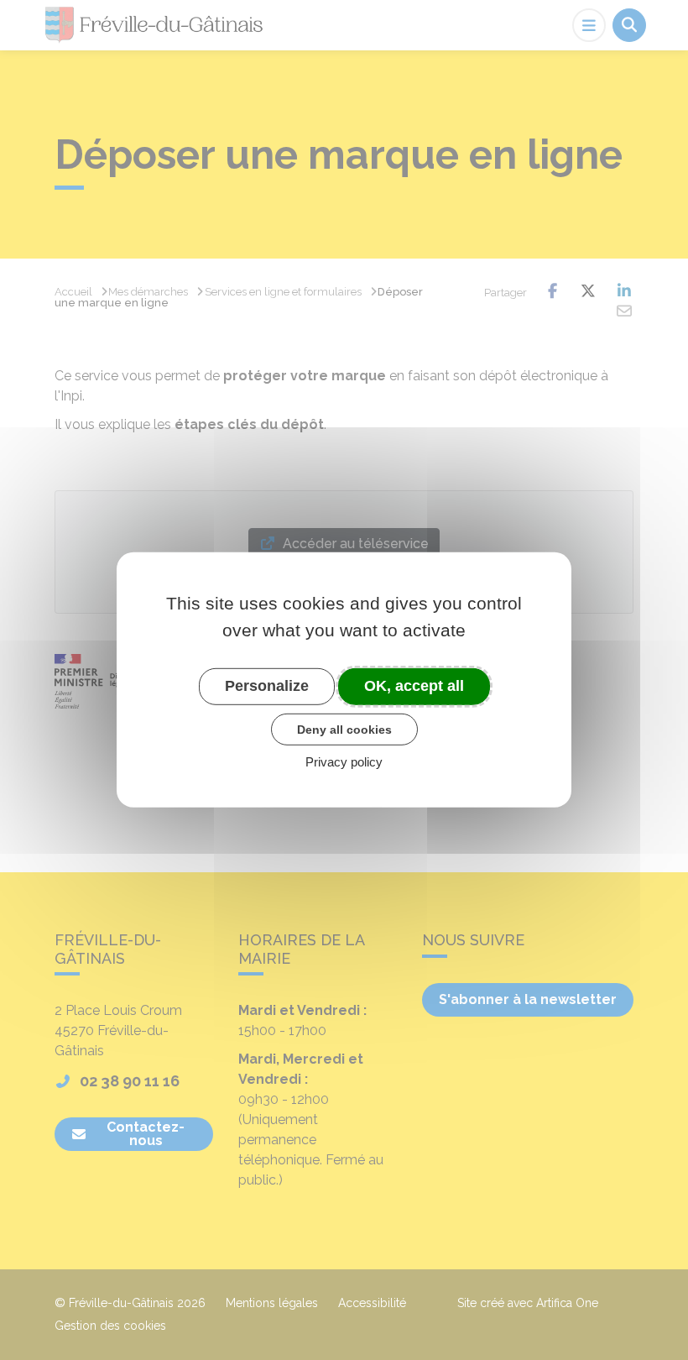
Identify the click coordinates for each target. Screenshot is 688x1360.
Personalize (267, 685)
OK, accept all (414, 685)
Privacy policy (344, 762)
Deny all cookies (344, 728)
